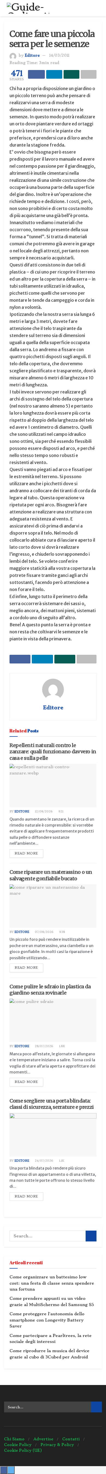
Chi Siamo (14, 1439)
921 (60, 811)
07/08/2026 (44, 932)
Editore (32, 55)
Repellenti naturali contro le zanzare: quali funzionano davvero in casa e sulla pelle (53, 751)
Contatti (71, 1439)
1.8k (61, 1046)
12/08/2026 (43, 811)
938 (61, 932)
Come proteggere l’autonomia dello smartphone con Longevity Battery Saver (47, 1320)
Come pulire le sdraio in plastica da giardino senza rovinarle (50, 989)
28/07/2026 (43, 1046)
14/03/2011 (59, 55)
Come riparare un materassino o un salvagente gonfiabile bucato (51, 875)
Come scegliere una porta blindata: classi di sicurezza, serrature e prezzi (52, 1104)
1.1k (61, 1160)
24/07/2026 (43, 1160)
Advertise (43, 1439)
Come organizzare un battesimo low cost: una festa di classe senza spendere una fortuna (52, 1283)
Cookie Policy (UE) (23, 1450)
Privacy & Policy (57, 1445)
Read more (26, 853)
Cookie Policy (18, 1445)
